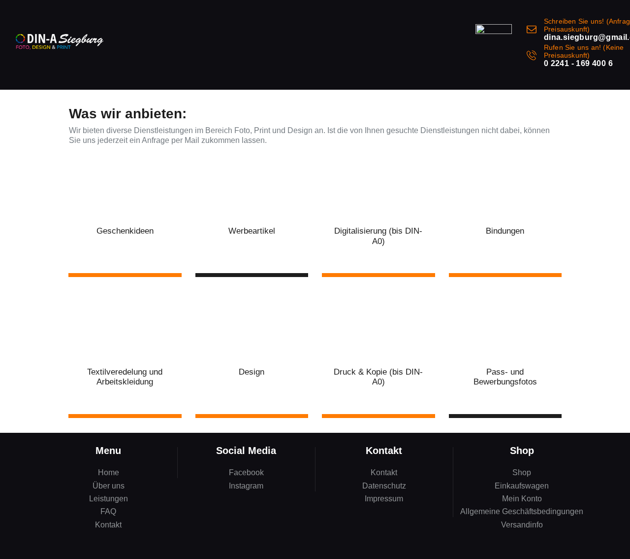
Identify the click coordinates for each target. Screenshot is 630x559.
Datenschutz (384, 486)
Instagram (246, 486)
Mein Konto (522, 498)
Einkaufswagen (522, 486)
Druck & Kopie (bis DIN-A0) (378, 376)
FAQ (108, 511)
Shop (521, 472)
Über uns (109, 486)
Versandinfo (522, 525)
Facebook (246, 472)
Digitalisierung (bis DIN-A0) (378, 235)
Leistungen (108, 498)
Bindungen (505, 231)
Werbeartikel (251, 231)
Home (108, 472)
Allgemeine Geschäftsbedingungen (521, 511)
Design (251, 372)
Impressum (384, 498)
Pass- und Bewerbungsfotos (505, 376)
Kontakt (108, 525)
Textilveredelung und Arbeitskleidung (124, 376)
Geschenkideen (125, 231)
